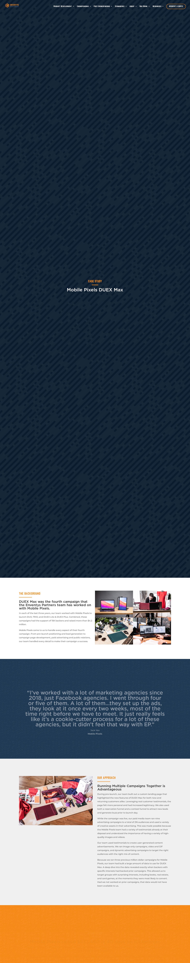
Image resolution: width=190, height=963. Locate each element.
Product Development (63, 6)
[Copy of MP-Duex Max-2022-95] (114, 617)
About (132, 6)
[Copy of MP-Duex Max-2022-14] (114, 644)
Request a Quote (176, 6)
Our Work (144, 6)
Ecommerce (120, 6)
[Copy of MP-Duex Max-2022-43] (152, 644)
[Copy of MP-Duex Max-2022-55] (152, 617)
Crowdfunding (83, 6)
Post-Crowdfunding (102, 6)
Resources (157, 6)
